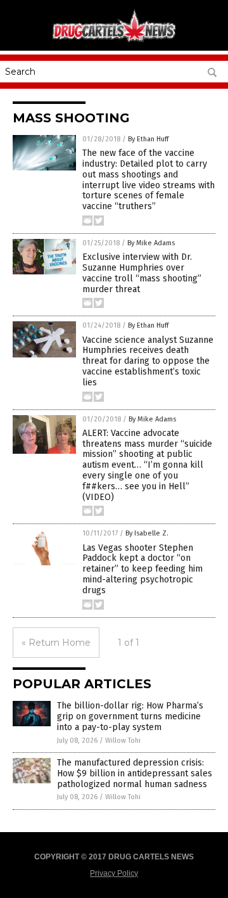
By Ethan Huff (148, 139)
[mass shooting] (114, 41)
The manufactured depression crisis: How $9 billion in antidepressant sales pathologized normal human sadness (134, 773)
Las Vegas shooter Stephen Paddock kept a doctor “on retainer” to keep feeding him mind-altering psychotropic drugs (142, 569)
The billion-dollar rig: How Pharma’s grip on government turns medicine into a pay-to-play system (130, 716)
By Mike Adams (151, 243)
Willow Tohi (123, 740)
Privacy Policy (114, 873)
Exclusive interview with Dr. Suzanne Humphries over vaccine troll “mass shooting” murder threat (141, 273)
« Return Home (56, 642)
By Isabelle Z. (146, 533)
